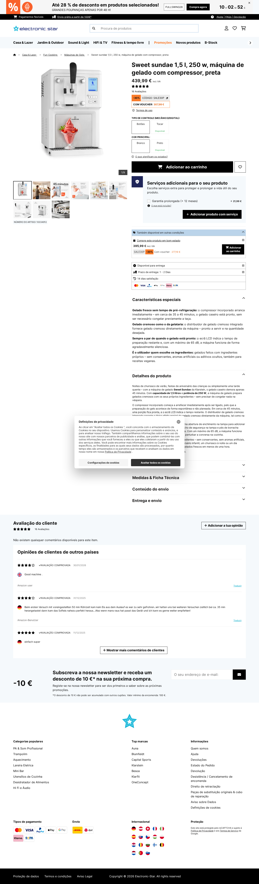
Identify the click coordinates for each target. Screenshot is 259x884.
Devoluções (198, 759)
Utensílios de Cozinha (27, 776)
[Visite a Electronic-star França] (155, 829)
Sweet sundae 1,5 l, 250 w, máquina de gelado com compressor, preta (129, 54)
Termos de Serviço (229, 831)
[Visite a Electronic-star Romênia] (141, 845)
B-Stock (211, 42)
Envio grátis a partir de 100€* (74, 16)
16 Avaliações (139, 91)
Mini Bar (18, 771)
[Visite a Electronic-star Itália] (162, 829)
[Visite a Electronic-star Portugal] (141, 853)
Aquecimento (22, 759)
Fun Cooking (50, 54)
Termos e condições (57, 876)
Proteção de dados (26, 876)
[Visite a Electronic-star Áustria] (141, 829)
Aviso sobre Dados (203, 802)
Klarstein (137, 765)
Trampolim (20, 754)
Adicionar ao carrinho (186, 167)
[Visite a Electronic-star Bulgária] (148, 845)
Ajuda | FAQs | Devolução (231, 16)
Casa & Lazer (29, 54)
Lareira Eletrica (23, 765)
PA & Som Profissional (28, 748)
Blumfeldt (138, 754)
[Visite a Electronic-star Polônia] (162, 837)
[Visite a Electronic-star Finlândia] (155, 845)
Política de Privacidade (202, 831)
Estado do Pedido (203, 765)
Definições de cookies (205, 807)
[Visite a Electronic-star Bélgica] (162, 845)
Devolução (198, 771)
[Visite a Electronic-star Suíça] (148, 829)
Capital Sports (141, 759)
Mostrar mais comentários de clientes (135, 650)
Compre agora (198, 6)
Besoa (136, 771)
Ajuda (194, 754)
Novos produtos (188, 42)
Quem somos (199, 748)
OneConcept (140, 782)
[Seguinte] (250, 42)
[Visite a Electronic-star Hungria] (155, 837)
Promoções (163, 42)
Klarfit (136, 776)
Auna (135, 748)
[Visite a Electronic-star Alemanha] (134, 829)
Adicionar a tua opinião (225, 525)
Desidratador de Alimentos (31, 782)
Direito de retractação (205, 786)
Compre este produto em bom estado (158, 240)
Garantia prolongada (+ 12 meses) (175, 201)
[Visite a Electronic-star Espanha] (134, 837)
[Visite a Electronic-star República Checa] (148, 837)
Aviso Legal (84, 876)
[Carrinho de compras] (243, 28)
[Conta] (226, 28)
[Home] (17, 54)
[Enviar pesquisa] (93, 28)
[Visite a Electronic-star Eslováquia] (141, 837)
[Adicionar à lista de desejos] (240, 167)
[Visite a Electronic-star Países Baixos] (134, 853)
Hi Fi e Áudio (21, 788)
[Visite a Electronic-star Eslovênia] (148, 853)
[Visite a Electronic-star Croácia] (134, 845)
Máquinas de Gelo (74, 54)
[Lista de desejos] (235, 28)
